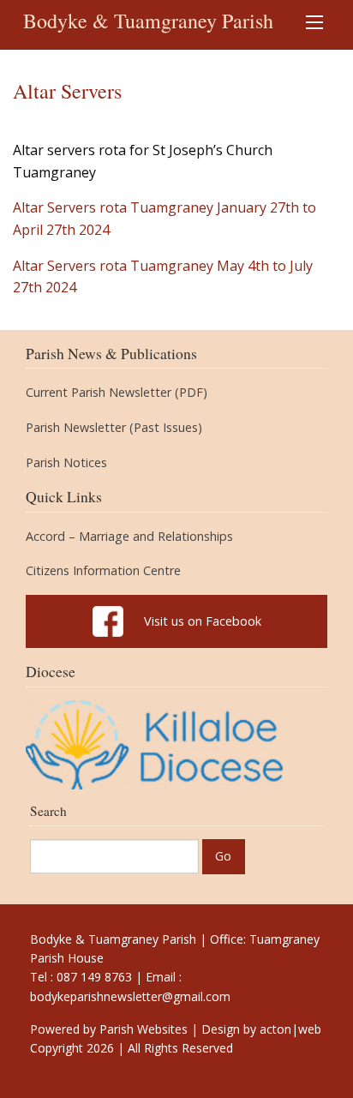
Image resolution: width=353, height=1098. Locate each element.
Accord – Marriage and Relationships (129, 537)
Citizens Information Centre (103, 571)
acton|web (290, 1029)
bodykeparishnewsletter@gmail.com (130, 996)
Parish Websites (143, 1029)
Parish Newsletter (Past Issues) (114, 428)
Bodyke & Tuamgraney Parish (148, 20)
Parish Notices (66, 463)
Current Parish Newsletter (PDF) (116, 393)
